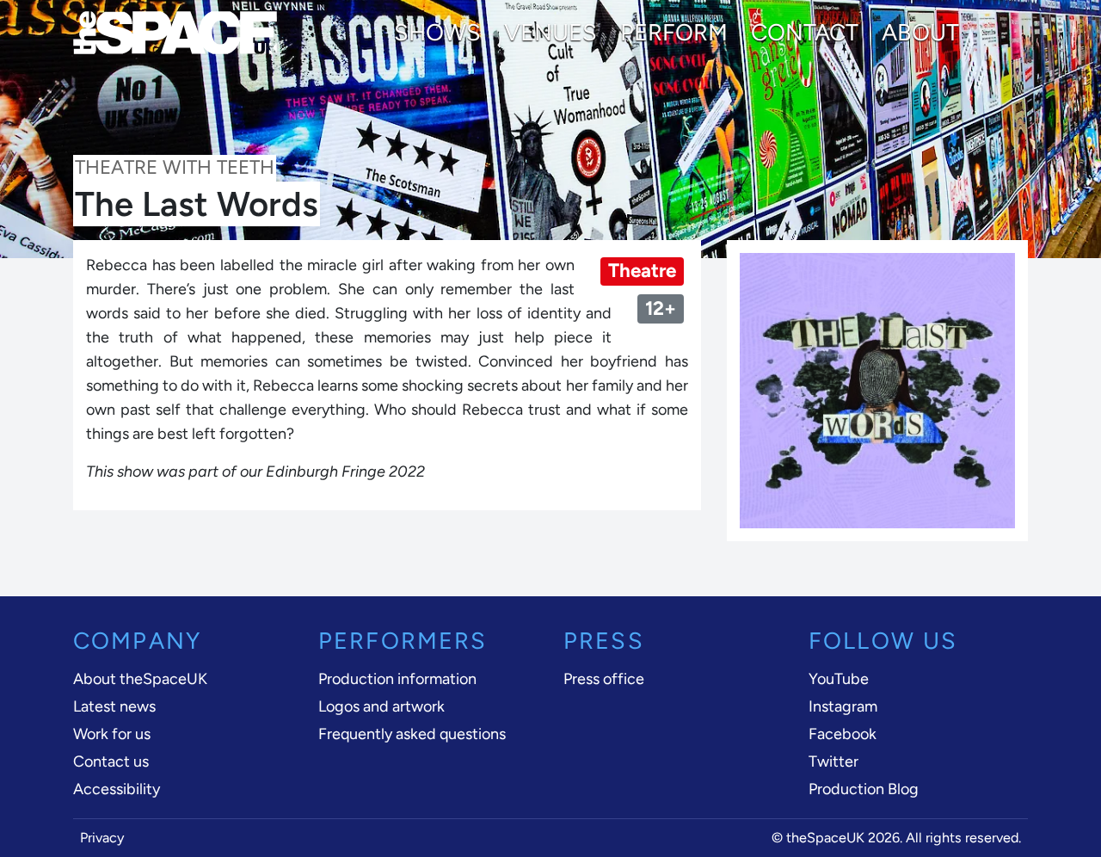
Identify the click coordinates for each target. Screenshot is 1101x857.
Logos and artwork (381, 706)
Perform (674, 33)
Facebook (842, 733)
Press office (603, 678)
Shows (437, 33)
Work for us (112, 733)
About (920, 33)
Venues (550, 33)
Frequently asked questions (412, 733)
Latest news (114, 706)
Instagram (843, 706)
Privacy (102, 837)
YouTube (839, 678)
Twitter (833, 761)
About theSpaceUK (140, 678)
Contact (804, 33)
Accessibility (116, 789)
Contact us (111, 761)
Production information (397, 678)
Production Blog (864, 789)
